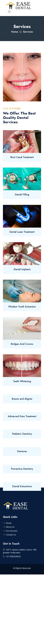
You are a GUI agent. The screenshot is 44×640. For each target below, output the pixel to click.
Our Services (11, 530)
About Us (10, 527)
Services (28, 32)
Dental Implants (22, 269)
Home (14, 32)
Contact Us (11, 534)
